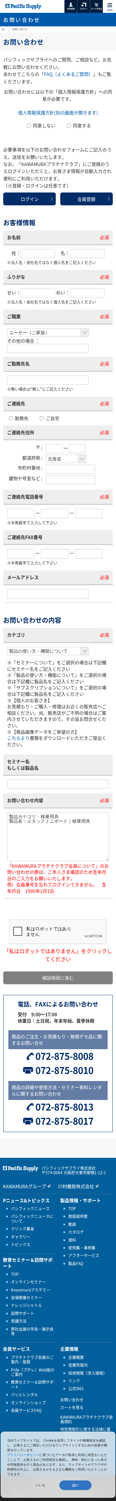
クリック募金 (22, 1229)
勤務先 (21, 418)
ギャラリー (20, 1237)
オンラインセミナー (28, 1282)
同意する (81, 125)
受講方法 (18, 1321)
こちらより (18, 738)
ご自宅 (52, 418)
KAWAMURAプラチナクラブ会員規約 (86, 1419)
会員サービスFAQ (26, 1410)
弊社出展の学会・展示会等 (32, 1331)
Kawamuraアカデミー (30, 1290)
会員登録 (86, 199)
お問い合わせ (71, 1400)
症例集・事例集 (81, 1248)
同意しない (43, 125)
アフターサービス (83, 1255)
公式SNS (75, 1388)
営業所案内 (78, 1365)
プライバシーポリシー (23, 1455)
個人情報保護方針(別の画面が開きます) (58, 112)
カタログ (76, 1232)
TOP (15, 1274)
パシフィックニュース (30, 1208)
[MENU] (109, 5)
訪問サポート (22, 1313)
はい (75, 1485)
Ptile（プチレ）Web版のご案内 (32, 1372)
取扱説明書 (78, 1216)
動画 (72, 1224)
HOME (2, 30)
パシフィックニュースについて (32, 1218)
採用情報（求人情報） (87, 1373)
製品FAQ (75, 1263)
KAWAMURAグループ (24, 1186)
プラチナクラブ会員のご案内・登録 (32, 1359)
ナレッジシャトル (26, 1305)
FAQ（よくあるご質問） (68, 74)
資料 (72, 1240)
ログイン (30, 199)
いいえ (40, 1485)
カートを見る (71, 1407)
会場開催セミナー (26, 1297)
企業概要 (76, 1357)
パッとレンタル (24, 1394)
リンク (74, 1381)
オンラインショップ (28, 1402)
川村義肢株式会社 (76, 1186)
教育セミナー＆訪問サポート (32, 1384)
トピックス (20, 1244)
